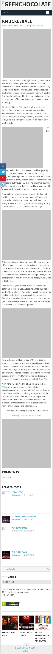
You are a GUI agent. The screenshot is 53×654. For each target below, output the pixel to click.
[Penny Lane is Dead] (10, 623)
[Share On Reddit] (3, 183)
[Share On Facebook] (3, 166)
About (26, 651)
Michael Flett (7, 26)
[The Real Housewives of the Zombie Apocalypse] (43, 623)
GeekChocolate (30, 648)
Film (27, 26)
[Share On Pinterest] (3, 178)
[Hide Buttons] (1, 188)
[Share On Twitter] (3, 172)
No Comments (37, 26)
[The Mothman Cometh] (26, 623)
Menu (6, 13)
